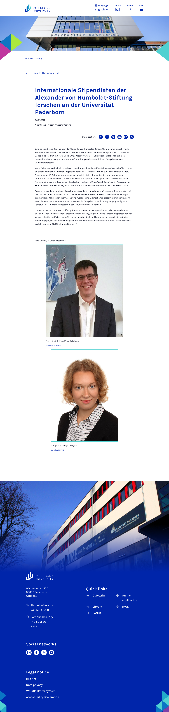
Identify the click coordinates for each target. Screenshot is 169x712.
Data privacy (34, 685)
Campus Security (41, 617)
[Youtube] (51, 652)
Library (97, 606)
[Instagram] (29, 652)
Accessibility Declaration (42, 697)
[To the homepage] (37, 8)
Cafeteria (99, 595)
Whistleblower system (41, 691)
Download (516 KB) (53, 345)
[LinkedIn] (44, 652)
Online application (129, 598)
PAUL (125, 606)
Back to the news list (45, 73)
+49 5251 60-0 (40, 610)
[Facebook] (36, 652)
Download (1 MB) (57, 450)
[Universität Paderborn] (39, 575)
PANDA (97, 613)
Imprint (31, 679)
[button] (102, 8)
